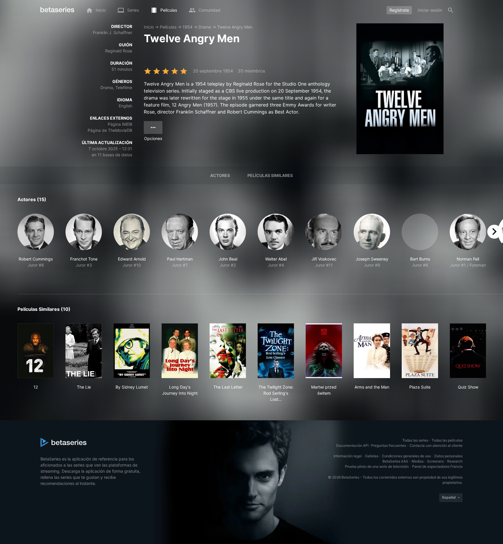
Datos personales (448, 456)
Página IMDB (120, 124)
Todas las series (415, 440)
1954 (187, 26)
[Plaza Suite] (420, 350)
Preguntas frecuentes (388, 445)
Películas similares (270, 175)
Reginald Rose (118, 50)
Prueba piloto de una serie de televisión (377, 466)
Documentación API (352, 445)
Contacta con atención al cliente (436, 445)
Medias (418, 461)
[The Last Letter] (228, 350)
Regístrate (399, 10)
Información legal (348, 456)
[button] (35, 247)
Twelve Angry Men (234, 26)
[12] (35, 350)
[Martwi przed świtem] (324, 350)
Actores (220, 175)
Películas (168, 26)
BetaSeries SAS (395, 461)
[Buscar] (450, 10)
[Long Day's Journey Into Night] (180, 350)
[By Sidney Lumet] (132, 350)
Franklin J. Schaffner (112, 32)
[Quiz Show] (468, 350)
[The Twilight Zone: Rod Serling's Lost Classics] (276, 350)
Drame (205, 26)
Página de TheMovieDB (110, 130)
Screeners (435, 461)
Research (455, 461)
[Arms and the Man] (372, 350)
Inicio (149, 26)
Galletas (371, 456)
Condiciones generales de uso (406, 456)
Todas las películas (447, 440)
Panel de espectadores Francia (437, 466)
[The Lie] (83, 350)
